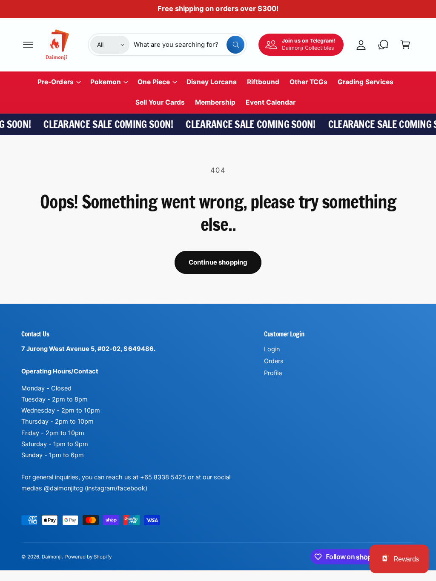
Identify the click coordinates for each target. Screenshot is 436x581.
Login (272, 349)
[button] (28, 45)
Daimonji (52, 557)
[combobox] (189, 45)
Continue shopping (218, 262)
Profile (273, 373)
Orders (274, 361)
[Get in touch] (383, 45)
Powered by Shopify (88, 557)
